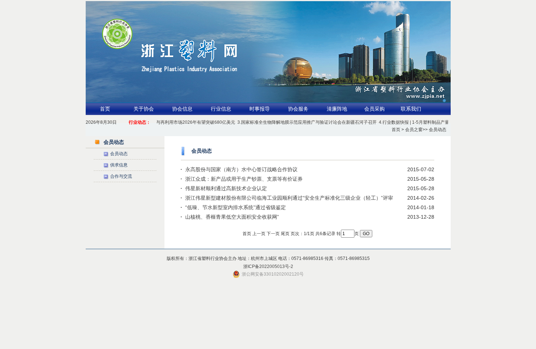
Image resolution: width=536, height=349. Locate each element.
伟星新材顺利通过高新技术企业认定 (226, 188)
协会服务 (298, 109)
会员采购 (374, 109)
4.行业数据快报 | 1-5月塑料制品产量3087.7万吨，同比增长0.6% (435, 122)
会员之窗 (414, 129)
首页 (105, 109)
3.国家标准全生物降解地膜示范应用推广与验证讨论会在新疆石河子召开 (301, 122)
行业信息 (221, 109)
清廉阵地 (337, 109)
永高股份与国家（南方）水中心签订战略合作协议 (241, 169)
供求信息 (119, 165)
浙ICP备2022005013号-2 (268, 266)
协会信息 (182, 109)
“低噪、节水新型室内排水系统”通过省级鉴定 (235, 207)
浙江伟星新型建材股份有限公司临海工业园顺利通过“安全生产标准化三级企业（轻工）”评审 (289, 198)
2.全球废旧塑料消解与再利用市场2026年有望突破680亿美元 (171, 122)
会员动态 (119, 153)
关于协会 (143, 109)
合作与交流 (121, 176)
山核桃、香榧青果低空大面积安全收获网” (232, 217)
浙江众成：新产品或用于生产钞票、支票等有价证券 (244, 179)
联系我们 (411, 109)
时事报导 (259, 109)
